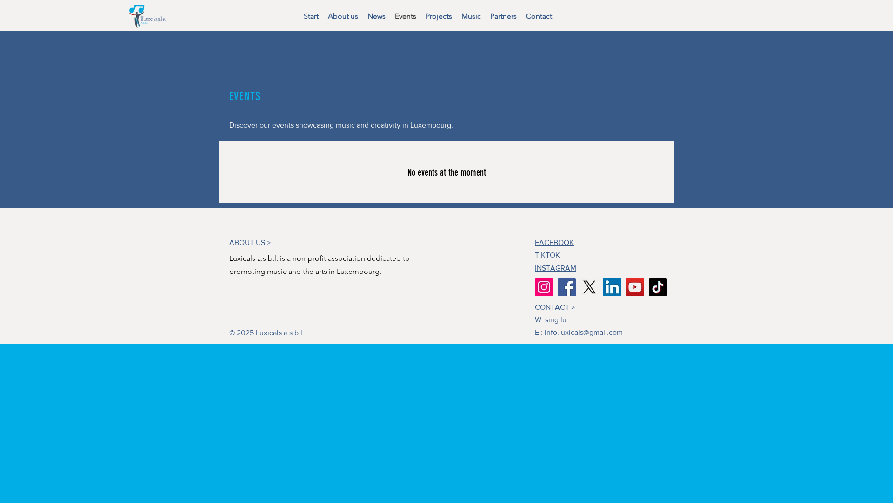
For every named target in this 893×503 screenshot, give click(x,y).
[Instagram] (544, 287)
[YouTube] (635, 287)
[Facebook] (567, 287)
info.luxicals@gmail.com (584, 332)
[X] (589, 287)
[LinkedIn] (612, 287)
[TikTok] (658, 287)
